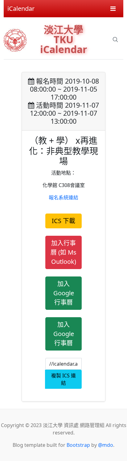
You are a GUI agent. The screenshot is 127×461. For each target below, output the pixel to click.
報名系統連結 (63, 197)
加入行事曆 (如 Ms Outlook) (63, 252)
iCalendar (21, 8)
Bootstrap (78, 445)
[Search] (115, 39)
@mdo (105, 445)
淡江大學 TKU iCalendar (63, 39)
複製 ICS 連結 (63, 379)
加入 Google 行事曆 (63, 293)
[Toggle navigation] (113, 8)
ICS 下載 (63, 221)
